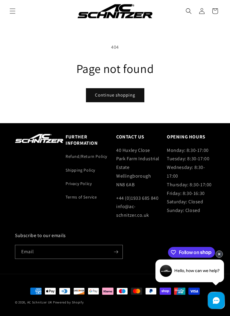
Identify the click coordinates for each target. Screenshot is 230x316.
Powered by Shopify (68, 302)
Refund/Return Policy (86, 156)
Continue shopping (115, 95)
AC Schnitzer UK (39, 302)
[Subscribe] (115, 252)
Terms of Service (81, 197)
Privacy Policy (79, 183)
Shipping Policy (80, 170)
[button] (12, 11)
